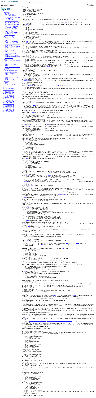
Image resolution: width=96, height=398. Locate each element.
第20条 (32, 240)
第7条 (27, 185)
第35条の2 (48, 66)
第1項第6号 (26, 80)
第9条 (32, 185)
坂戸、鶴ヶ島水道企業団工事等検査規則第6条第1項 (50, 321)
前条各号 (37, 42)
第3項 (64, 194)
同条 (42, 244)
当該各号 (59, 85)
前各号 (27, 220)
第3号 (27, 42)
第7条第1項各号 (29, 85)
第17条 (27, 240)
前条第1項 (50, 175)
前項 (25, 110)
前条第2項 (59, 194)
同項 (48, 124)
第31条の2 (45, 240)
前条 (27, 24)
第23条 (39, 240)
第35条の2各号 (56, 295)
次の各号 (28, 41)
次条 (66, 22)
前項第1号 (26, 79)
